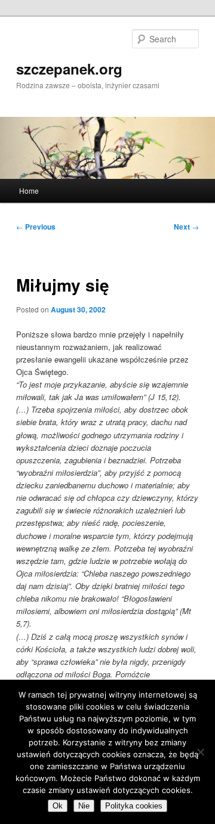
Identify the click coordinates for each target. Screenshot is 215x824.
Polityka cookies (133, 805)
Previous (36, 226)
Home (29, 190)
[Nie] (200, 752)
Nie (84, 805)
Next (186, 226)
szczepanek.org (69, 68)
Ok (58, 805)
